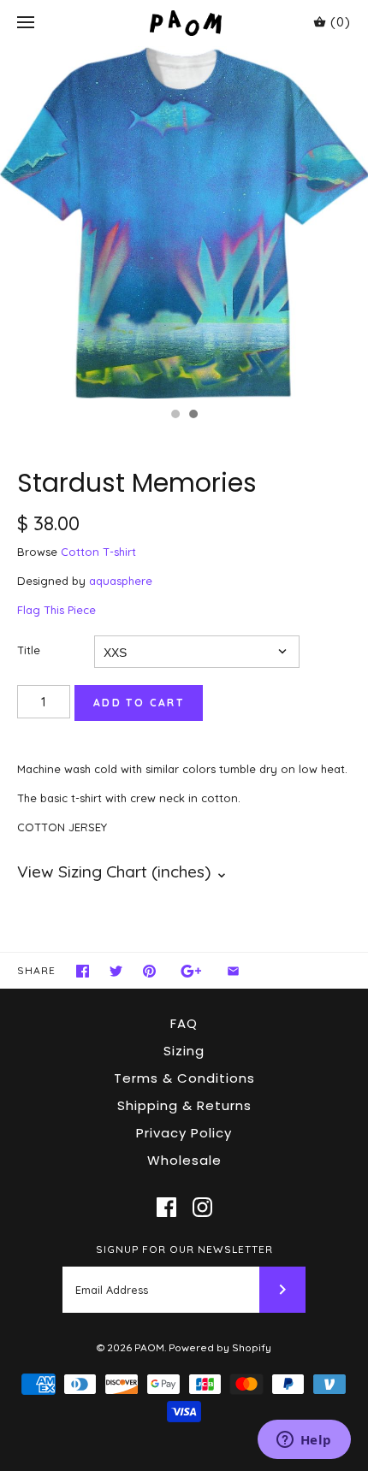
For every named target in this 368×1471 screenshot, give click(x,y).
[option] (184, 222)
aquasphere (120, 581)
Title (28, 650)
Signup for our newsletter (184, 1249)
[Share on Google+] (191, 971)
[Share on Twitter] (116, 971)
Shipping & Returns (184, 1105)
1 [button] (174, 415)
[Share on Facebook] (82, 971)
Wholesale (184, 1160)
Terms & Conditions (184, 1078)
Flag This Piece (56, 610)
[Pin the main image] (149, 971)
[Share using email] (233, 971)
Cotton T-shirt (98, 551)
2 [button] (192, 415)
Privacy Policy (184, 1133)
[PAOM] (184, 23)
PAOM (149, 1347)
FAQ (184, 1023)
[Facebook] (166, 1207)
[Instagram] (202, 1207)
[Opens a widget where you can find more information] (304, 1441)
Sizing (184, 1051)
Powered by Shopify (220, 1347)
